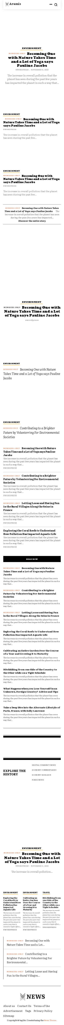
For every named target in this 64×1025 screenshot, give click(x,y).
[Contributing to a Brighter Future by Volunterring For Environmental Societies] (32, 401)
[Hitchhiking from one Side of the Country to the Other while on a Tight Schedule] (52, 884)
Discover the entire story (32, 220)
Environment (11, 170)
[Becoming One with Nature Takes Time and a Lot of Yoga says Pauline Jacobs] (32, 155)
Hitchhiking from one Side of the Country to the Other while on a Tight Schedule (30, 671)
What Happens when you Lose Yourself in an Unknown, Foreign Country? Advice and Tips (30, 690)
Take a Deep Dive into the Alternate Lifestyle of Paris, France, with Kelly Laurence (31, 709)
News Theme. (50, 1020)
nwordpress (9, 186)
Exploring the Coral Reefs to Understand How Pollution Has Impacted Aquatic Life (29, 532)
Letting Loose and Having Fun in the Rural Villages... (32, 973)
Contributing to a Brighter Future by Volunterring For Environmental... (29, 958)
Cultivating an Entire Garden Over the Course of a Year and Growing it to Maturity (31, 652)
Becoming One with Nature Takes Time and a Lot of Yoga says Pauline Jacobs (31, 179)
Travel (46, 892)
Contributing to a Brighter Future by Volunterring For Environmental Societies (31, 432)
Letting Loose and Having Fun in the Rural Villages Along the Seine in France (31, 506)
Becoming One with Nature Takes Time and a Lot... (28, 942)
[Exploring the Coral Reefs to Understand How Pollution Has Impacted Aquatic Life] (12, 884)
